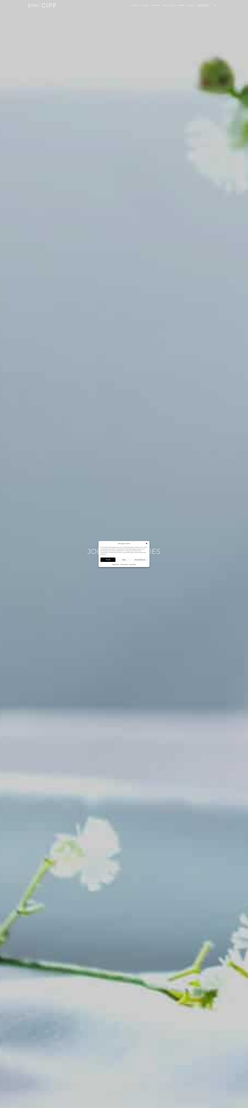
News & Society (168, 5)
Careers (181, 5)
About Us (136, 5)
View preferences (140, 559)
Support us (203, 5)
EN (215, 5)
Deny (124, 559)
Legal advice (132, 564)
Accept (108, 559)
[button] (147, 543)
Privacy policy (124, 564)
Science (145, 5)
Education (155, 5)
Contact (190, 5)
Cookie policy (115, 564)
